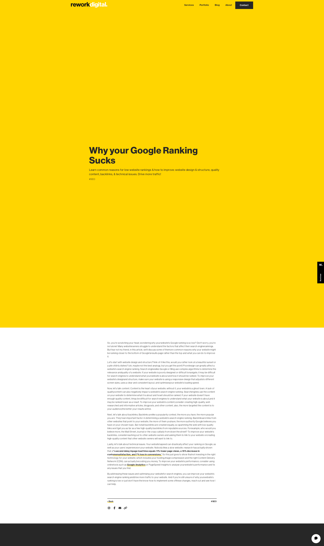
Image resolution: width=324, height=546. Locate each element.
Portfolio (204, 5)
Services (189, 5)
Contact (244, 5)
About (228, 5)
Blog (217, 5)
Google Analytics (136, 464)
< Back (110, 501)
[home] (89, 4)
